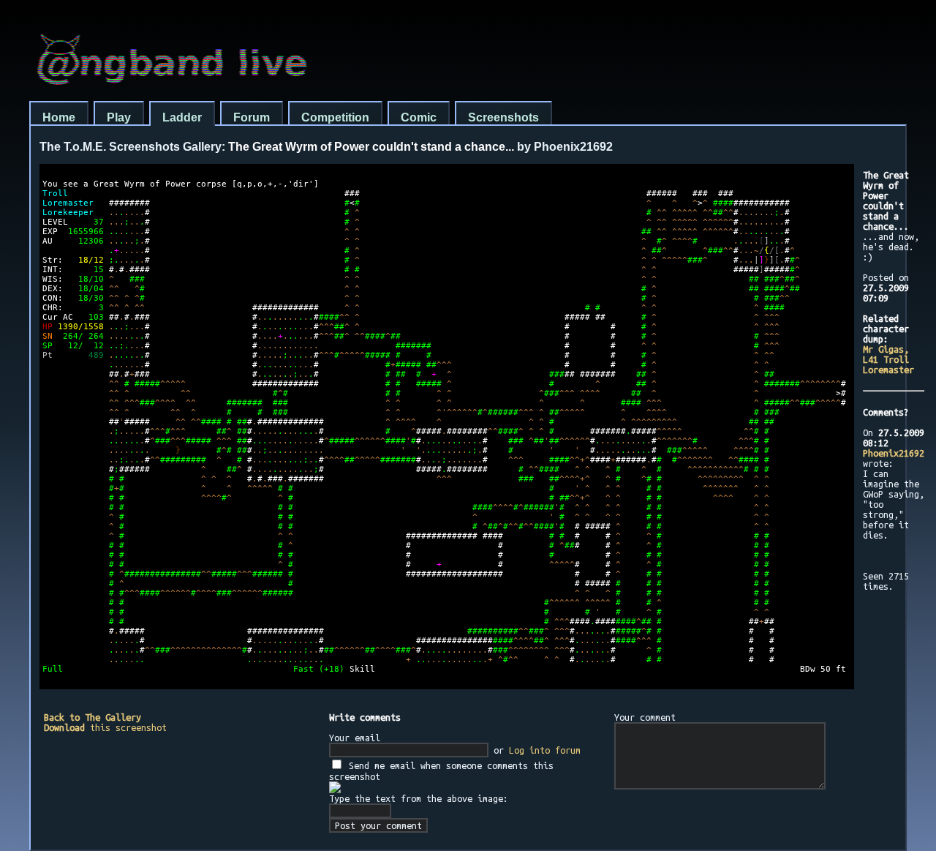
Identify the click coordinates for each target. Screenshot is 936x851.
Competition (335, 117)
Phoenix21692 (893, 453)
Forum (251, 117)
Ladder (182, 117)
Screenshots (503, 117)
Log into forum (545, 750)
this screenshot (105, 727)
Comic (419, 117)
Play (119, 117)
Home (58, 117)
